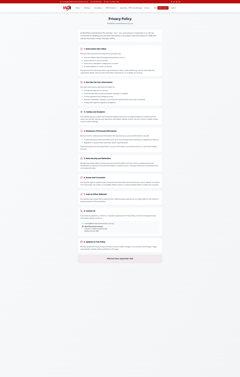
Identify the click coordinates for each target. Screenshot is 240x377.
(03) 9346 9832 (97, 2)
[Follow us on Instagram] (179, 1)
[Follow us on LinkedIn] (176, 1)
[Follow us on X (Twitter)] (174, 1)
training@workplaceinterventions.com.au (75, 2)
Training (87, 8)
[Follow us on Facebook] (171, 1)
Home (77, 8)
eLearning (123, 8)
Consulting (97, 8)
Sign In (173, 8)
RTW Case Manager (135, 8)
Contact (146, 8)
